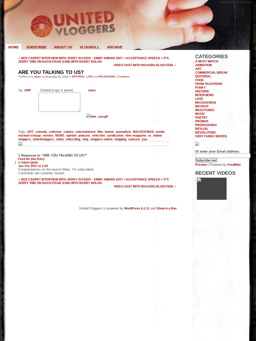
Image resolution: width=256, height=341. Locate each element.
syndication (115, 135)
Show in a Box (167, 208)
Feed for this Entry (31, 159)
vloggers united (101, 139)
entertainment (86, 131)
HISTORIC (202, 91)
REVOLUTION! (205, 132)
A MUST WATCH (206, 61)
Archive (114, 47)
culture (69, 131)
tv (149, 135)
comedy (41, 131)
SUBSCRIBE (36, 47)
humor (109, 131)
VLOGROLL (90, 47)
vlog (85, 139)
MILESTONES (204, 110)
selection (98, 135)
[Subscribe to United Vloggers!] (197, 144)
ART (30, 131)
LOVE (89, 76)
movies (48, 135)
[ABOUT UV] (212, 198)
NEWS (59, 135)
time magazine (136, 135)
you (144, 139)
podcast (84, 135)
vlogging (120, 139)
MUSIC (200, 113)
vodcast (134, 139)
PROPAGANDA (206, 125)
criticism (55, 131)
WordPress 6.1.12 (137, 208)
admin (37, 76)
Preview (201, 164)
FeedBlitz (234, 164)
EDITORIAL (78, 76)
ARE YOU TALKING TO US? (51, 72)
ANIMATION (203, 65)
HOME (13, 47)
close (92, 90)
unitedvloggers (43, 139)
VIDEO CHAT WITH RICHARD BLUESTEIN (143, 65)
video (60, 139)
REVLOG (201, 128)
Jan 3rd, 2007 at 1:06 (33, 166)
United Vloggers (128, 25)
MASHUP (201, 106)
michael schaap (29, 135)
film (100, 131)
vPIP (27, 90)
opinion (71, 135)
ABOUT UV (63, 47)
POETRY (201, 117)
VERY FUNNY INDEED (211, 136)
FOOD (199, 80)
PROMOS (201, 121)
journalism (123, 131)
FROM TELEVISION (208, 83)
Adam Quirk (29, 162)
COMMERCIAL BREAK (211, 72)
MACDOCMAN (107, 76)
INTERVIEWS (204, 95)
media (160, 131)
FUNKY (200, 87)
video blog (73, 139)
